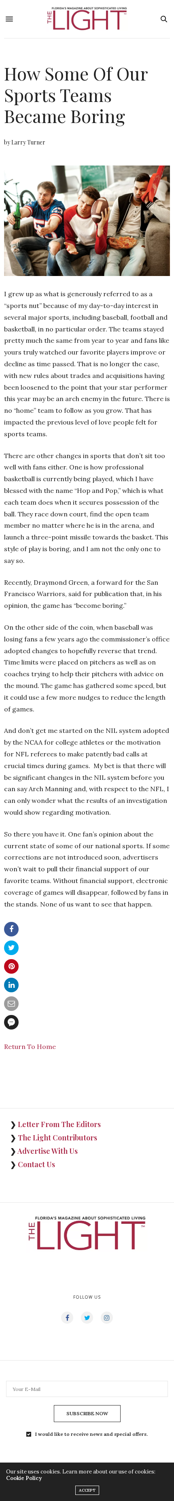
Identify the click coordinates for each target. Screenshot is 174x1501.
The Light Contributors (57, 1137)
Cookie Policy (24, 1478)
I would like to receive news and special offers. (91, 1434)
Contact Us (36, 1164)
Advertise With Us (47, 1151)
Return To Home (30, 1046)
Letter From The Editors (59, 1124)
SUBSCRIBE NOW (87, 1413)
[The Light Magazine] (87, 19)
